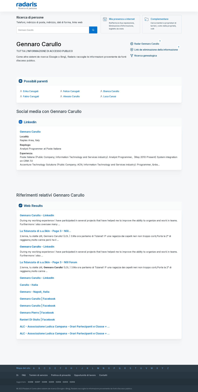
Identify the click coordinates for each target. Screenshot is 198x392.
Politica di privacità (61, 375)
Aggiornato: (21, 382)
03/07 (37, 382)
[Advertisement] (99, 70)
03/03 (65, 382)
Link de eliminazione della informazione (156, 49)
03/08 (30, 382)
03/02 (72, 382)
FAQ (24, 375)
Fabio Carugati (31, 96)
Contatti (103, 375)
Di (17, 375)
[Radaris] (26, 4)
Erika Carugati (30, 91)
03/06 (44, 382)
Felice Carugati (71, 91)
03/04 (58, 382)
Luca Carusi (109, 96)
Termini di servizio (38, 375)
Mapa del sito (23, 368)
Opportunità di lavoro (85, 375)
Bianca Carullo (111, 91)
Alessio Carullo (71, 96)
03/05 (51, 382)
